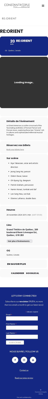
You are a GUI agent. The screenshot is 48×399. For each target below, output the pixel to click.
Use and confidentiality (24, 397)
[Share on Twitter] (21, 112)
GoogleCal (32, 273)
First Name (11, 324)
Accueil (20, 24)
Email (9, 314)
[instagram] (24, 360)
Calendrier (17, 273)
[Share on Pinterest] (26, 112)
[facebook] (15, 360)
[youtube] (33, 360)
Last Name (11, 333)
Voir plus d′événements (19, 241)
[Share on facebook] (16, 112)
